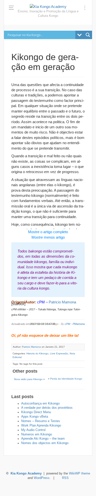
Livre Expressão (59, 353)
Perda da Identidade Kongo (66, 378)
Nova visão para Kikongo (28, 379)
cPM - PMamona (75, 323)
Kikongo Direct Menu (36, 412)
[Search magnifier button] (88, 35)
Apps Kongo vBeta (34, 416)
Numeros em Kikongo (36, 434)
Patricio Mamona (62, 302)
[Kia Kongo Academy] (48, 6)
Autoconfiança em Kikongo (40, 403)
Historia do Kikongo (37, 353)
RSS (65, 478)
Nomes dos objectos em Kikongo (44, 443)
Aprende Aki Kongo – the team (43, 438)
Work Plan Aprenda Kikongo (41, 425)
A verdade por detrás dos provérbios (47, 407)
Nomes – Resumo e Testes (40, 421)
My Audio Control (33, 430)
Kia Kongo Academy (26, 473)
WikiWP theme (79, 473)
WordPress (41, 478)
